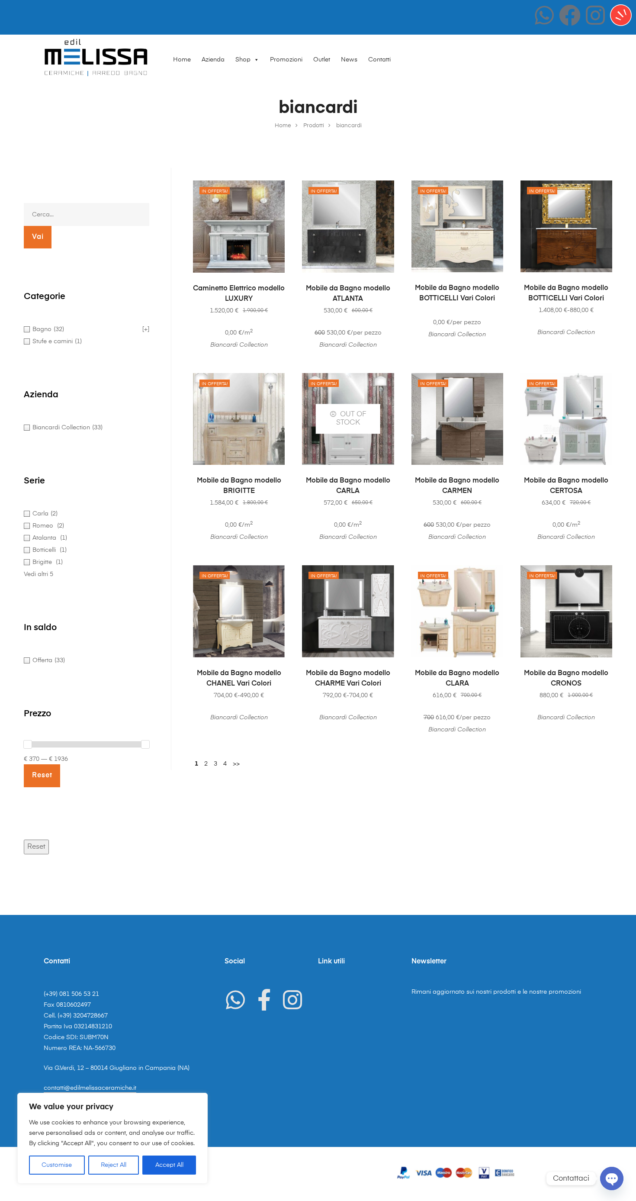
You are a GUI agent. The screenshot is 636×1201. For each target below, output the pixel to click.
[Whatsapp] (544, 15)
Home (182, 60)
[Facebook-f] (264, 1000)
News (349, 60)
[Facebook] (570, 15)
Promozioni (286, 60)
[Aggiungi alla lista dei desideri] (274, 191)
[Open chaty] (611, 1178)
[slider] (27, 744)
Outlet (321, 60)
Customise (57, 1165)
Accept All (169, 1165)
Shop (243, 60)
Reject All (113, 1165)
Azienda (213, 60)
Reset (36, 847)
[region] (112, 1138)
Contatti (379, 60)
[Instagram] (595, 15)
